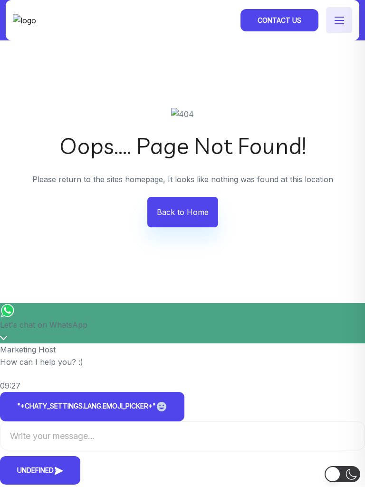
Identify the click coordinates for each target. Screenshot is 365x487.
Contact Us (279, 20)
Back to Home (183, 212)
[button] (342, 474)
